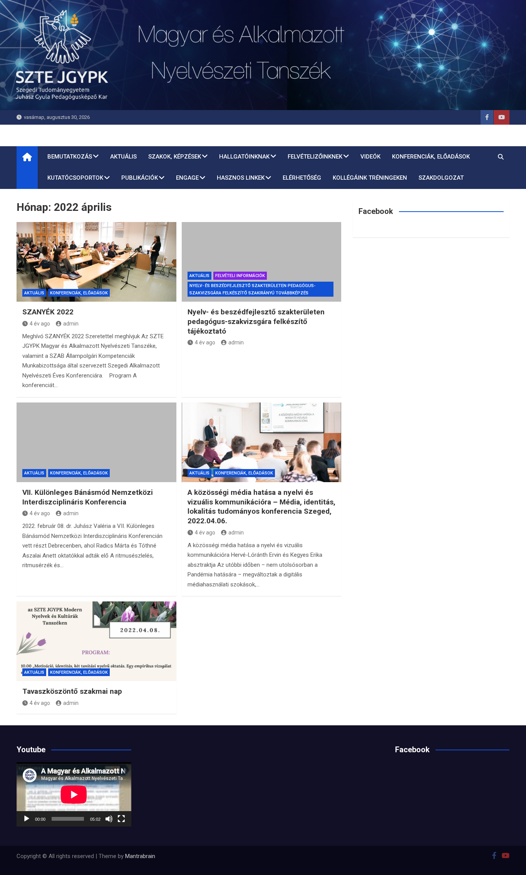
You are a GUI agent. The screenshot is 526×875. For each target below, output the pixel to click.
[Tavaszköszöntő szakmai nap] (96, 641)
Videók (370, 156)
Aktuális (123, 156)
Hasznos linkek (241, 177)
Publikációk (139, 177)
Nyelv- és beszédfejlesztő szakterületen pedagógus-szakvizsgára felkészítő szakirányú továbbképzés (252, 289)
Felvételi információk (240, 275)
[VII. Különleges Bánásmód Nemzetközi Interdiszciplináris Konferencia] (96, 442)
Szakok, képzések (174, 156)
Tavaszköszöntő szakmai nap (72, 691)
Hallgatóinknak (244, 156)
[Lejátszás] (26, 819)
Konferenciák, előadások (431, 156)
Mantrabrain (140, 856)
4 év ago (40, 324)
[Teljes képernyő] (121, 819)
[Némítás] (109, 819)
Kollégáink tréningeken (370, 177)
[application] (74, 794)
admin (71, 324)
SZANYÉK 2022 (48, 311)
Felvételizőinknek (315, 156)
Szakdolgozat (441, 177)
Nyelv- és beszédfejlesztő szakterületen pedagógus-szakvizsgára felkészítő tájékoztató (256, 321)
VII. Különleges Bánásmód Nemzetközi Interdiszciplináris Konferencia (87, 497)
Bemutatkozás (69, 156)
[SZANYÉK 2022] (96, 262)
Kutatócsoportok (75, 177)
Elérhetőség (302, 177)
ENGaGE (187, 177)
